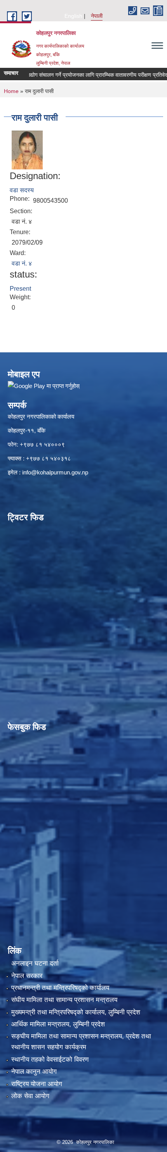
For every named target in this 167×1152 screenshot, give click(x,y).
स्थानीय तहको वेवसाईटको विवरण (50, 1059)
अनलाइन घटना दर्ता (35, 963)
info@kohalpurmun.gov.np (55, 472)
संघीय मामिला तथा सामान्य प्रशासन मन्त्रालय (64, 1000)
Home (11, 91)
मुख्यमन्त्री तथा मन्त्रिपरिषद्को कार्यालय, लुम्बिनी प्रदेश (75, 1012)
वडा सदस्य (22, 190)
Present (20, 288)
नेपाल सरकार (26, 976)
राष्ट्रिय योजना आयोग (36, 1084)
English (73, 16)
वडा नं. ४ (22, 263)
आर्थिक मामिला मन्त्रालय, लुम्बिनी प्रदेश (58, 1024)
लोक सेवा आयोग (30, 1096)
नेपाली (97, 16)
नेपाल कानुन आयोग (34, 1071)
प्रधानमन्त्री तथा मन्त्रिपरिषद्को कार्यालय (60, 988)
